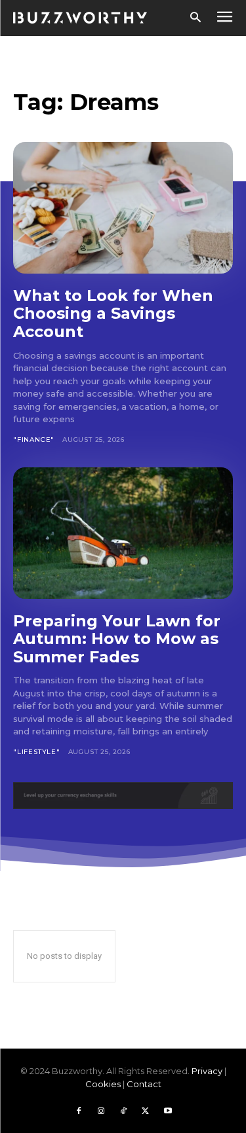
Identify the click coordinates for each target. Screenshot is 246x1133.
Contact (144, 1084)
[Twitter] (146, 1111)
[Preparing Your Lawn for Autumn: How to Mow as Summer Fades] (123, 533)
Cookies (103, 1084)
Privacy (207, 1071)
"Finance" (33, 439)
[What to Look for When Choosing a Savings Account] (123, 208)
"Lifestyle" (36, 751)
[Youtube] (168, 1111)
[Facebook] (79, 1111)
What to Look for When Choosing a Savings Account (113, 313)
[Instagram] (101, 1111)
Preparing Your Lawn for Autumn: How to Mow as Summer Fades (116, 638)
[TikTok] (123, 1111)
